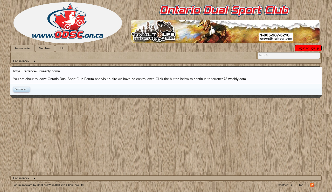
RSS (312, 185)
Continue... (21, 89)
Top (301, 185)
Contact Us (285, 185)
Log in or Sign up (308, 48)
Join (61, 48)
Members (45, 48)
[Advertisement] (166, 137)
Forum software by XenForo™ (48, 185)
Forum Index (23, 48)
